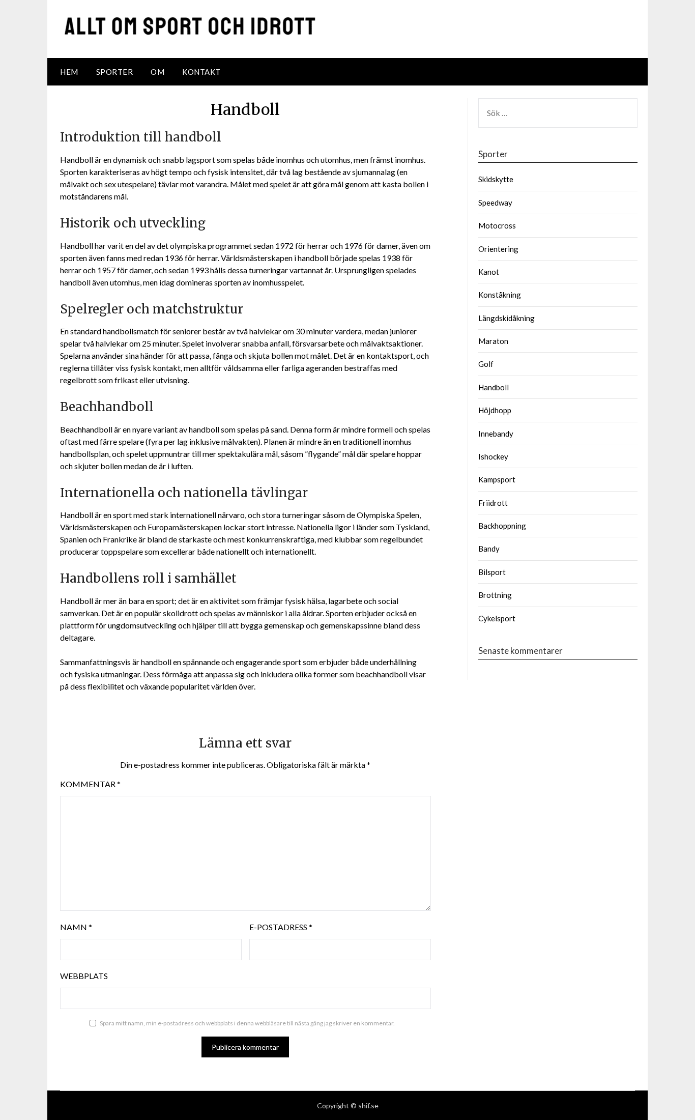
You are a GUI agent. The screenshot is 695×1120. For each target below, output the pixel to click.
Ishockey (493, 456)
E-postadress (280, 927)
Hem (69, 71)
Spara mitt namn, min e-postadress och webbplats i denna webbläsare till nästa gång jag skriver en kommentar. (247, 1023)
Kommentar (90, 784)
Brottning (495, 594)
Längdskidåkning (506, 318)
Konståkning (499, 294)
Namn (76, 927)
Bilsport (492, 572)
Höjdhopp (494, 410)
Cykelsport (496, 618)
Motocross (497, 225)
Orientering (498, 248)
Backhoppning (502, 525)
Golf (486, 363)
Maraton (493, 341)
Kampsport (496, 479)
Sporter (114, 71)
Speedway (495, 202)
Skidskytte (495, 179)
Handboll (493, 387)
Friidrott (493, 502)
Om (157, 71)
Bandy (489, 548)
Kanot (488, 271)
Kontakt (201, 71)
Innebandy (495, 433)
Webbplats (84, 976)
